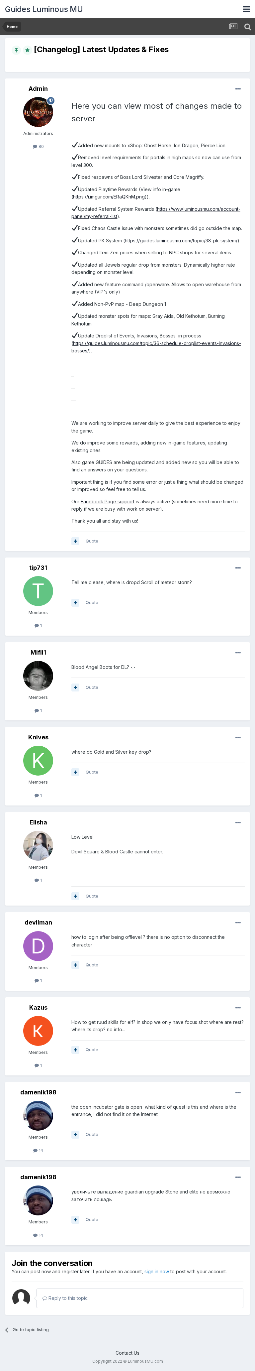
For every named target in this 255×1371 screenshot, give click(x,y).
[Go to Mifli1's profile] (38, 676)
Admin (38, 88)
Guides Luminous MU (44, 9)
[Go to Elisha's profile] (38, 846)
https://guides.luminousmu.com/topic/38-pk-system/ (181, 240)
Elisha (38, 822)
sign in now (156, 1271)
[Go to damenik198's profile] (38, 1116)
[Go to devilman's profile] (38, 946)
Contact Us (127, 1353)
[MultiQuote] (75, 541)
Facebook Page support (107, 501)
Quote (92, 541)
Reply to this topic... (69, 1298)
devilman (38, 922)
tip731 (38, 567)
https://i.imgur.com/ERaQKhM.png (109, 196)
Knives (38, 737)
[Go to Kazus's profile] (38, 1031)
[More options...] (238, 89)
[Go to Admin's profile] (38, 112)
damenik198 (38, 1092)
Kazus (38, 1007)
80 (40, 146)
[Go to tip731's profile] (38, 591)
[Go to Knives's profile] (38, 761)
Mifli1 (38, 652)
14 (40, 1150)
